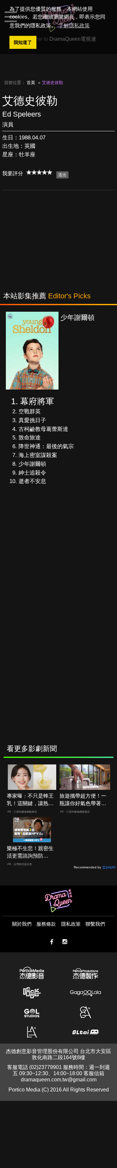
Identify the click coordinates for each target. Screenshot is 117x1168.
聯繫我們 (95, 924)
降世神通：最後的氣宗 (46, 446)
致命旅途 (30, 437)
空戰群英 (30, 411)
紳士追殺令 (32, 473)
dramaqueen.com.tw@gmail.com (59, 1079)
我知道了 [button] (23, 42)
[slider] (39, 172)
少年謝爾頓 (32, 464)
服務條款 (46, 924)
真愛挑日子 (32, 420)
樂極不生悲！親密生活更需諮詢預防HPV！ (30, 853)
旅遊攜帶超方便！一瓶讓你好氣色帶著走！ (82, 800)
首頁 (31, 82)
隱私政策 (71, 924)
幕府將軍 (37, 401)
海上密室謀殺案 (38, 455)
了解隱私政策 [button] (74, 25)
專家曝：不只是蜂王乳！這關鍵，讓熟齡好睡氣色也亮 (30, 800)
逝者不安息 (32, 481)
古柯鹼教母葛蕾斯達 (43, 429)
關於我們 (22, 924)
